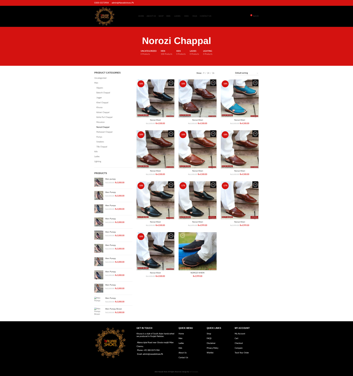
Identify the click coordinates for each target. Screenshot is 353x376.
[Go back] (138, 41)
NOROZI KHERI (197, 273)
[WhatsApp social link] (257, 3)
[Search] (240, 16)
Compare (238, 348)
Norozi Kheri (155, 120)
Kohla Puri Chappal (104, 117)
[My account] (235, 16)
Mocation (100, 122)
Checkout (239, 343)
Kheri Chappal (102, 103)
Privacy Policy (212, 348)
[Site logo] (104, 16)
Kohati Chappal (102, 112)
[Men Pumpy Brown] (98, 312)
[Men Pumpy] (98, 195)
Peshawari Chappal (104, 132)
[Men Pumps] (98, 208)
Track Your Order (242, 353)
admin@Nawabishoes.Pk (123, 3)
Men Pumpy (110, 192)
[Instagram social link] (254, 3)
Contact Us (183, 358)
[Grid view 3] (225, 73)
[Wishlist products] (245, 16)
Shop (209, 334)
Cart (236, 338)
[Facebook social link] (250, 3)
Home (181, 334)
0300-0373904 (101, 3)
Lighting (97, 162)
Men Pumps (110, 205)
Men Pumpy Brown (113, 309)
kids (96, 152)
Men (96, 83)
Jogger (99, 98)
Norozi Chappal (102, 127)
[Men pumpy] (98, 182)
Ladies (97, 157)
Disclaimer (211, 343)
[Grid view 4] (229, 73)
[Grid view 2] (220, 73)
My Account (240, 334)
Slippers (99, 88)
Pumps (99, 137)
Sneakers (100, 142)
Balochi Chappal (103, 93)
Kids (180, 348)
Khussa (99, 108)
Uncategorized (100, 78)
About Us (183, 353)
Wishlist (210, 353)
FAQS (209, 338)
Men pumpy (110, 179)
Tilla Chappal (101, 147)
